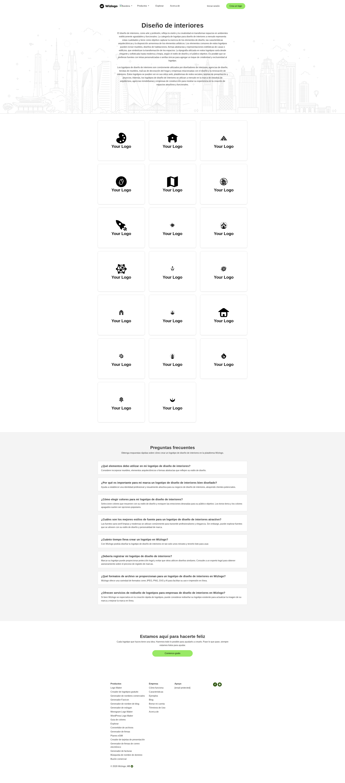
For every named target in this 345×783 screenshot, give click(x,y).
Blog (151, 700)
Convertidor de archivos (122, 727)
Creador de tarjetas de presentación (128, 739)
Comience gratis (172, 653)
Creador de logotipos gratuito (124, 692)
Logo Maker (116, 688)
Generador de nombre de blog (125, 704)
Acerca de (175, 6)
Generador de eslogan (121, 708)
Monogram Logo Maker (122, 712)
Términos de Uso (157, 708)
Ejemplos (153, 696)
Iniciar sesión (213, 6)
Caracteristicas (156, 692)
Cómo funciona (156, 688)
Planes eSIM (117, 736)
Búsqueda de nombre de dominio (126, 755)
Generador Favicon (120, 700)
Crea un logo (236, 6)
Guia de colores (118, 720)
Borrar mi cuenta (157, 704)
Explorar (160, 6)
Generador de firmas (120, 732)
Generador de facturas (121, 751)
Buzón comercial (119, 759)
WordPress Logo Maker (122, 716)
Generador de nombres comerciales (128, 696)
